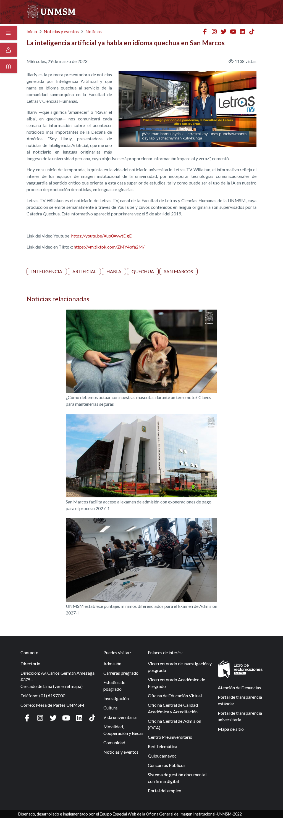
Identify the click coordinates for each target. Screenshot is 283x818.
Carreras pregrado (120, 672)
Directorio (30, 663)
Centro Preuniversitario (170, 737)
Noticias (93, 31)
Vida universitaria (120, 717)
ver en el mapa (67, 686)
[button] (129, 109)
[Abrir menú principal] (8, 33)
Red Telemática (162, 746)
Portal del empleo (164, 790)
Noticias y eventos (61, 31)
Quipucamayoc (162, 755)
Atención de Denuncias (239, 687)
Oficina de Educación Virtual (175, 695)
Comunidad (114, 742)
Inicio (32, 31)
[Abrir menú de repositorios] (8, 66)
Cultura (110, 707)
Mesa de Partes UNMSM (60, 705)
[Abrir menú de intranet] (8, 50)
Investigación (116, 698)
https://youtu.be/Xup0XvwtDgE (101, 235)
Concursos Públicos (166, 765)
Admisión (112, 663)
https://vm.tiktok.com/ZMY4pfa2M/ (109, 246)
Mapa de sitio (231, 729)
